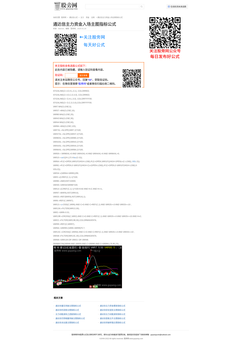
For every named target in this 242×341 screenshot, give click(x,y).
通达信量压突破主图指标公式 (68, 306)
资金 (87, 17)
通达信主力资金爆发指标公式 (112, 306)
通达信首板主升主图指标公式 (112, 318)
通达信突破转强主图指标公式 (112, 322)
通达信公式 (73, 17)
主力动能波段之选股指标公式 (68, 314)
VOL (134, 161)
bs (75, 157)
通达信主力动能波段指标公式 (112, 314)
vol (62, 157)
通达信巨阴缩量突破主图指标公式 (70, 318)
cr (62, 204)
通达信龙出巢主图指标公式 (67, 322)
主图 (93, 17)
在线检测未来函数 (178, 6)
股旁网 (63, 17)
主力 (82, 17)
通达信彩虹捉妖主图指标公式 (112, 310)
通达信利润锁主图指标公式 (67, 310)
